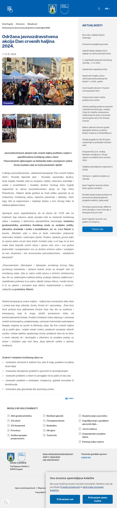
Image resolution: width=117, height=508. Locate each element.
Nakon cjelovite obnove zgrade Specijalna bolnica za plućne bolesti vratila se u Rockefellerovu (97, 130)
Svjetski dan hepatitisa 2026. (95, 69)
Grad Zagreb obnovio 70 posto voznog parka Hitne (95, 89)
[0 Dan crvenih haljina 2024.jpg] (39, 121)
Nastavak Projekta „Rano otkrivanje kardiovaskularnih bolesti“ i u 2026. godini (94, 79)
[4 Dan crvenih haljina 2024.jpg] (9, 135)
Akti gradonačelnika (21, 416)
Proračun (15, 430)
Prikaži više (97, 229)
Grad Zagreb (7, 24)
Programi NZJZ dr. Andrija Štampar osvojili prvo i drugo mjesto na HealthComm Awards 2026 (96, 156)
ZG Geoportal (18, 425)
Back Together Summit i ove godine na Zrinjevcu (94, 220)
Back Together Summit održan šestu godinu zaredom (95, 186)
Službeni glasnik (55, 416)
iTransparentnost (55, 420)
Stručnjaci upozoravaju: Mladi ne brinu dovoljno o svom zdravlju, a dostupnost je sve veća (96, 210)
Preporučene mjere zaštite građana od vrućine (93, 98)
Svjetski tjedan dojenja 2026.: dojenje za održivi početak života (96, 52)
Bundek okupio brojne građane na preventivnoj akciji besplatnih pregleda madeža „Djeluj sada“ (97, 197)
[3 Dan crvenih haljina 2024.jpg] (54, 121)
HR (106, 8)
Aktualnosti (32, 24)
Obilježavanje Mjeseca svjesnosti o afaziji (97, 168)
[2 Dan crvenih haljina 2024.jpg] (24, 121)
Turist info (52, 435)
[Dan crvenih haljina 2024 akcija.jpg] (9, 121)
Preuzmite (8, 103)
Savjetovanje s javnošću (94, 416)
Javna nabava (89, 429)
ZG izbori (15, 420)
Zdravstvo (20, 24)
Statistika (52, 425)
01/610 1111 (85, 457)
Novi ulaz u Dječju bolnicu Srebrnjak (93, 36)
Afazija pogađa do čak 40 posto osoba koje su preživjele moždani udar (96, 142)
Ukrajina (51, 430)
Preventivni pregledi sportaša (95, 44)
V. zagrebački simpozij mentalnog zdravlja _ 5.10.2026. (97, 61)
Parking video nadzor (93, 442)
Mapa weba (43, 488)
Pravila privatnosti (70, 487)
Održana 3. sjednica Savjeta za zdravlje (95, 177)
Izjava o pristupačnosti (25, 488)
